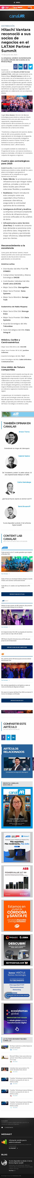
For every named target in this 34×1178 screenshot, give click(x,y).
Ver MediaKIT (12, 1148)
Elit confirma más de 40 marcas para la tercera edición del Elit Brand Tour (16, 659)
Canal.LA (7, 1041)
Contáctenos (9, 1127)
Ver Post (11, 1170)
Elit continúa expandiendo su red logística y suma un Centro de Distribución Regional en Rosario (15, 686)
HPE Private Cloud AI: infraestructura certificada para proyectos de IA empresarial (15, 640)
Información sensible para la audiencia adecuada (17, 1141)
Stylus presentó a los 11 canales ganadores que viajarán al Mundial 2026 (16, 553)
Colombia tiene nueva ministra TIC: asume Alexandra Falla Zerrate (19, 1069)
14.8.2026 (15, 1071)
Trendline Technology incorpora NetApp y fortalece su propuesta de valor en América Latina (21, 1080)
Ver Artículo (4, 573)
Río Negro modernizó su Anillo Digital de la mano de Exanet (21, 1047)
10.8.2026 (15, 1083)
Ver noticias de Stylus (17, 594)
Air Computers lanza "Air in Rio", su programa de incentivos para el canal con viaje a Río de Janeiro (16, 633)
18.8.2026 (15, 1061)
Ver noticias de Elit (17, 700)
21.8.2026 (15, 1049)
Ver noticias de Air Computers (17, 647)
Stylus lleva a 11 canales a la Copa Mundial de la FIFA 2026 (15, 586)
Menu (18, 2)
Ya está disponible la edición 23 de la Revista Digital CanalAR (20, 1162)
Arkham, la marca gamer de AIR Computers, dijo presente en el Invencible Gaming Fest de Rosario (16, 606)
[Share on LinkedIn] (20, 66)
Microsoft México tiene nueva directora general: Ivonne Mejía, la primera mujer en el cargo (20, 1057)
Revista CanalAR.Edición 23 (11, 784)
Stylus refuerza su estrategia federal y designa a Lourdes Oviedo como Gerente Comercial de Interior (16, 579)
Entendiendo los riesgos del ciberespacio (17, 772)
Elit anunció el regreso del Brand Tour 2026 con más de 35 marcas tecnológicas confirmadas (17, 693)
